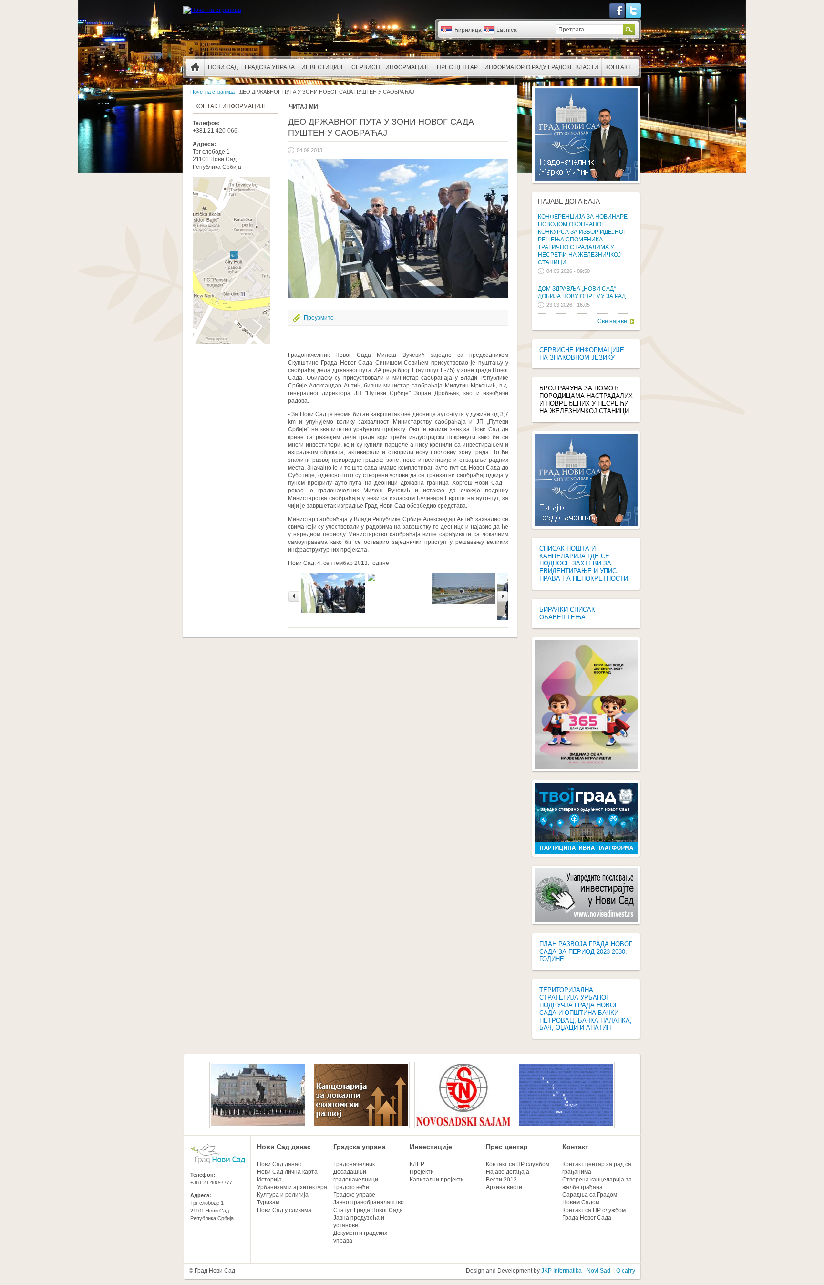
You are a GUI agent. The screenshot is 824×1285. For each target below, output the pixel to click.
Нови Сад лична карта (287, 1172)
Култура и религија (283, 1194)
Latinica (506, 30)
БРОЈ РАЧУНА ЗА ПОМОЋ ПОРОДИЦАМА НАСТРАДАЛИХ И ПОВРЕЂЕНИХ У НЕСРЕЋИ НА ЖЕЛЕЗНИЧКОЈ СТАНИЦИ (586, 400)
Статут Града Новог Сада (368, 1210)
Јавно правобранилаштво (368, 1202)
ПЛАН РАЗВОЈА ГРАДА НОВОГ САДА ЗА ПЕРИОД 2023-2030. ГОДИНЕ (585, 951)
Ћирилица (467, 30)
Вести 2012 (501, 1179)
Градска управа (270, 67)
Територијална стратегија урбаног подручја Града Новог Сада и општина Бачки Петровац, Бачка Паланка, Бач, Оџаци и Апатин (585, 1008)
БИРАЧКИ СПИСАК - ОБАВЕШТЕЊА (569, 613)
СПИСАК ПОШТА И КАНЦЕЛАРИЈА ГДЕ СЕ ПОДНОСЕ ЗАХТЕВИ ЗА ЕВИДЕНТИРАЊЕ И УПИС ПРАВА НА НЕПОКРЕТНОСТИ (583, 563)
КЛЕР (417, 1164)
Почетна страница (195, 67)
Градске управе (354, 1194)
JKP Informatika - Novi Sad (575, 1270)
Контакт (618, 67)
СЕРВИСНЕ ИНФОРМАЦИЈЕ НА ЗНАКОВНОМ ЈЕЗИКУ (581, 353)
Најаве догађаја (569, 201)
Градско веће (351, 1187)
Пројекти (422, 1172)
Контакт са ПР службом (517, 1164)
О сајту (625, 1270)
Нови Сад (223, 67)
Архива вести (504, 1187)
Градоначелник (354, 1164)
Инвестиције (323, 67)
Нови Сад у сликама (284, 1210)
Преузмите (319, 317)
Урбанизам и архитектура (292, 1187)
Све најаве (612, 321)
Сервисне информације (390, 67)
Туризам (268, 1202)
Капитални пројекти (437, 1179)
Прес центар (457, 67)
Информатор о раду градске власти (541, 67)
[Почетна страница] (212, 10)
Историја (269, 1179)
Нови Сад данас (284, 1146)
